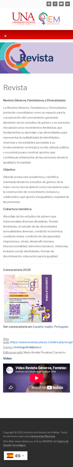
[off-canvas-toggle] (5, 36)
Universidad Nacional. (43, 436)
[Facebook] (49, 4)
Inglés (49, 326)
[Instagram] (55, 4)
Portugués (61, 326)
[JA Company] (36, 18)
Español (38, 326)
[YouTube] (61, 4)
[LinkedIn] (67, 4)
